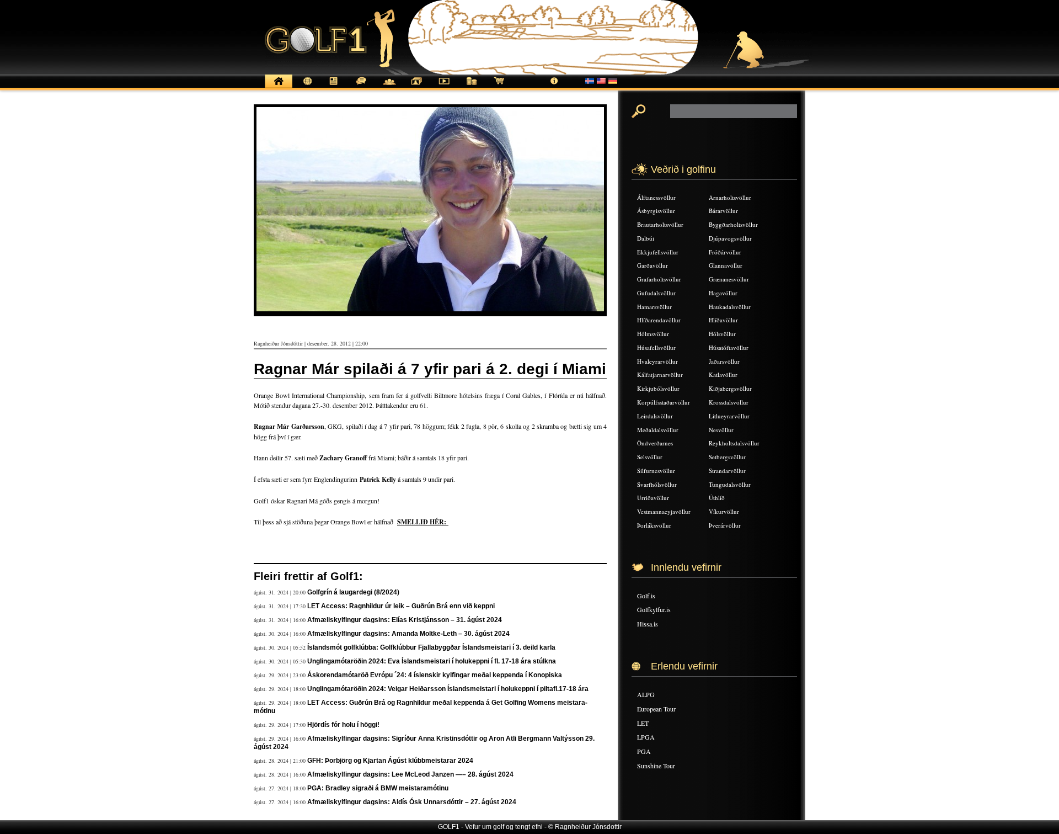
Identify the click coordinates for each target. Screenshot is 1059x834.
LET (643, 723)
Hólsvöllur (722, 334)
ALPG (646, 694)
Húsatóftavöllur (728, 347)
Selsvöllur (649, 457)
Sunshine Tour (656, 765)
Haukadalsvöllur (730, 306)
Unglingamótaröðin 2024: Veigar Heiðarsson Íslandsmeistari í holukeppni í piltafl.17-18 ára (448, 689)
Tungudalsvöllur (730, 484)
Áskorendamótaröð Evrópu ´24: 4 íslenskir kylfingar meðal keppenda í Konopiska (434, 675)
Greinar (333, 87)
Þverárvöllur (725, 525)
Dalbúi (645, 238)
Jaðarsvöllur (724, 361)
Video (444, 87)
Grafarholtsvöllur (659, 279)
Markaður (471, 87)
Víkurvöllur (724, 511)
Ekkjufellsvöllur (657, 252)
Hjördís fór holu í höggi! (343, 725)
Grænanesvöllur (729, 279)
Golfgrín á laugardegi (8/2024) (353, 592)
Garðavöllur (652, 265)
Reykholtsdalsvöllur (734, 443)
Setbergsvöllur (727, 457)
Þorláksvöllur (654, 525)
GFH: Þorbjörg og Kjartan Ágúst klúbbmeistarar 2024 (390, 760)
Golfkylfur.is (654, 609)
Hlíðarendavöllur (659, 320)
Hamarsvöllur (654, 306)
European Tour (656, 708)
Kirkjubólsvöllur (658, 388)
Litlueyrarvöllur (729, 416)
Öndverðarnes (655, 443)
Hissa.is (647, 623)
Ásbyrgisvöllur (656, 210)
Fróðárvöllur (725, 252)
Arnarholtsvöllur (730, 197)
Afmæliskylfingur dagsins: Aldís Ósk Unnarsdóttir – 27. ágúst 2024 (411, 802)
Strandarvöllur (727, 470)
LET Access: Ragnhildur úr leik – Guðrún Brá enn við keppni (401, 606)
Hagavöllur (723, 293)
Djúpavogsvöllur (730, 238)
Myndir (416, 87)
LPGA (646, 736)
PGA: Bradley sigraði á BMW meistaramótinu (377, 788)
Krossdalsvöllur (728, 402)
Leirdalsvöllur (655, 416)
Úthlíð (717, 497)
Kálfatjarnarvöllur (660, 374)
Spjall (361, 87)
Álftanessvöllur (656, 197)
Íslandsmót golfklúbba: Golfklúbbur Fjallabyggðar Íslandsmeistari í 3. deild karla (431, 647)
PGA (644, 751)
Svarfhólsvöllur (657, 484)
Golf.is (646, 595)
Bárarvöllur (723, 210)
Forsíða (278, 87)
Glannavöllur (725, 265)
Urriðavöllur (653, 497)
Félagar (389, 87)
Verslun (499, 87)
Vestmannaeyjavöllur (664, 511)
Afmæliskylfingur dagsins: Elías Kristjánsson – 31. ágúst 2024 (404, 620)
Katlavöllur (723, 374)
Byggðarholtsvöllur (733, 224)
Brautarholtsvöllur (660, 224)
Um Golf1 (554, 87)
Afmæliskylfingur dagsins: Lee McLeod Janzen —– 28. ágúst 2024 (410, 774)
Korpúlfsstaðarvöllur (663, 402)
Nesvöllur (721, 430)
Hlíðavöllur (723, 320)
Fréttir (306, 87)
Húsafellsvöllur (656, 347)
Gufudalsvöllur (656, 293)
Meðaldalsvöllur (657, 430)
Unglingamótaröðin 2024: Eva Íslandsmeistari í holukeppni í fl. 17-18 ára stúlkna (431, 661)
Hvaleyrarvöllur (657, 361)
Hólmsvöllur (653, 334)
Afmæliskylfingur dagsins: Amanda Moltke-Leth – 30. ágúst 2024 (408, 634)
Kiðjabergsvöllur (730, 388)
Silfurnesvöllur (656, 470)
